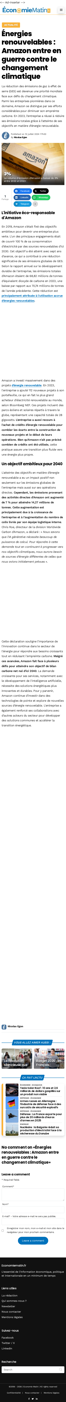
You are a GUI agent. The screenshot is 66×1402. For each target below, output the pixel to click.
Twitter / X (8, 1343)
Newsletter (8, 1306)
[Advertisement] (33, 341)
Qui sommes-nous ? (14, 1300)
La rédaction (9, 1295)
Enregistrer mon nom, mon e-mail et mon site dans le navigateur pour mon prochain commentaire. (35, 1230)
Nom (5, 1204)
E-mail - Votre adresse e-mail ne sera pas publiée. (29, 1216)
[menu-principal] (61, 10)
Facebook (8, 1337)
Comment (8, 1186)
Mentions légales (12, 1317)
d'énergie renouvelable (26, 385)
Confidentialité (14, 1393)
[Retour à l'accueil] (27, 10)
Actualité (11, 24)
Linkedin (7, 1348)
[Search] (60, 1369)
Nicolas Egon (15, 1026)
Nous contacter (11, 1311)
